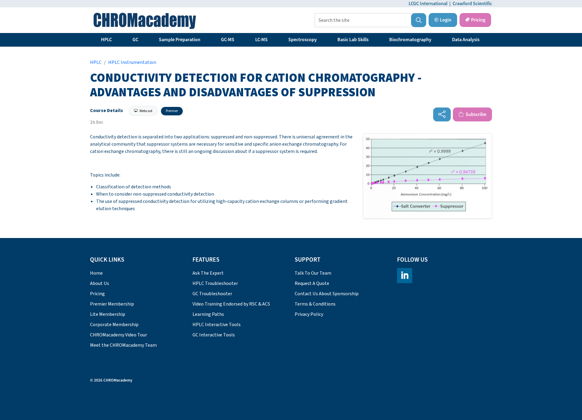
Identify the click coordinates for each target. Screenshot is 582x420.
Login (445, 20)
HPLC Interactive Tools (216, 324)
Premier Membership (112, 304)
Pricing (478, 20)
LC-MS (261, 39)
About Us (99, 283)
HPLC (106, 39)
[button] (418, 20)
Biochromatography (410, 39)
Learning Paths (208, 314)
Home (96, 273)
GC (135, 39)
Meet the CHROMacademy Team (123, 345)
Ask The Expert (208, 273)
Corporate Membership (114, 324)
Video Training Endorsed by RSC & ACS (231, 304)
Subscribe (475, 114)
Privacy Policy (309, 314)
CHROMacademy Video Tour (118, 335)
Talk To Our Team (313, 273)
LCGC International (428, 3)
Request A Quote (312, 283)
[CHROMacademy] (144, 21)
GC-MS (227, 39)
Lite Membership (107, 314)
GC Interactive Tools (213, 335)
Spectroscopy (302, 39)
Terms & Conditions (315, 304)
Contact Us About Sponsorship (327, 293)
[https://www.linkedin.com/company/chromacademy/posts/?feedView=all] (404, 275)
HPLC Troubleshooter (215, 283)
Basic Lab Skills (353, 39)
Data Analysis (466, 39)
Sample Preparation (179, 39)
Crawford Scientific (472, 3)
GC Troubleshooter (212, 293)
